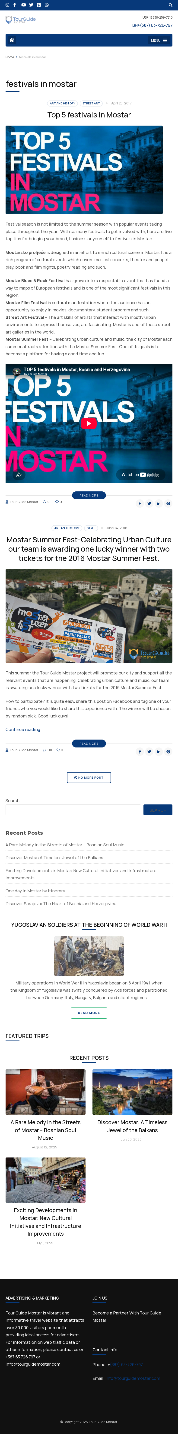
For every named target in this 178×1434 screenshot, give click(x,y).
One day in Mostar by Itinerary (35, 891)
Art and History (62, 103)
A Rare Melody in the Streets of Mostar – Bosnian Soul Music (65, 844)
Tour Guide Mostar (24, 502)
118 (49, 750)
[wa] (46, 3)
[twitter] (149, 503)
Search (12, 800)
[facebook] (15, 3)
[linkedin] (159, 503)
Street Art (91, 103)
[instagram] (7, 3)
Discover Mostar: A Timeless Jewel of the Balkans (54, 857)
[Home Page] (12, 40)
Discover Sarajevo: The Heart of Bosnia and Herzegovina (61, 903)
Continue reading (23, 729)
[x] (30, 3)
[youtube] (23, 3)
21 (49, 502)
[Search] (170, 5)
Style (91, 528)
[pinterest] (38, 3)
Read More (89, 495)
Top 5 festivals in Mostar (89, 115)
